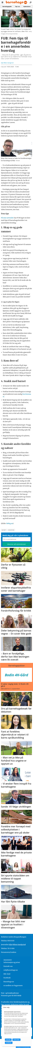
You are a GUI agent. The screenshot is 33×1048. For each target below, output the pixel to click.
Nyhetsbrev (26, 6)
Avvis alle (8, 1039)
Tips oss (17, 6)
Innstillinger (8, 1042)
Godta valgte (16, 1039)
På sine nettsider (7, 218)
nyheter (11, 530)
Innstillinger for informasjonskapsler (23, 1047)
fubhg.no (9, 523)
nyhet (4, 530)
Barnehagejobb (7, 6)
